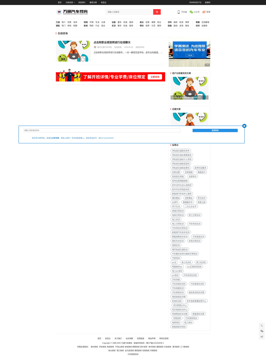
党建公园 (201, 202)
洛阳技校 (110, 347)
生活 (97, 22)
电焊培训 (176, 322)
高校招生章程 (178, 176)
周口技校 (120, 350)
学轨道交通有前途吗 (181, 163)
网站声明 (151, 338)
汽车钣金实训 (198, 236)
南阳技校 (138, 350)
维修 (175, 22)
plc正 (174, 262)
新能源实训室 (198, 314)
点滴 (103, 22)
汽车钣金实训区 (197, 284)
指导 (147, 26)
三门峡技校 (184, 347)
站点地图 (129, 338)
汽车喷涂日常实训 (180, 228)
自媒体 (204, 26)
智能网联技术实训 (180, 236)
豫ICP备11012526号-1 (155, 343)
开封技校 (102, 347)
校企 (159, 22)
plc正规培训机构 (194, 267)
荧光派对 (201, 198)
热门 (64, 26)
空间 (198, 26)
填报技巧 (201, 172)
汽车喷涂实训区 (190, 275)
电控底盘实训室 (179, 297)
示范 (153, 26)
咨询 (181, 26)
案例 (159, 26)
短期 (75, 26)
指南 (170, 26)
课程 (58, 26)
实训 (114, 26)
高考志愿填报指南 (180, 181)
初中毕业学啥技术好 (181, 189)
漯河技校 (176, 347)
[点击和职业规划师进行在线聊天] (73, 51)
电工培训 (188, 322)
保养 (187, 22)
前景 (147, 22)
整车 (120, 22)
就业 (103, 26)
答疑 (198, 22)
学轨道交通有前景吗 (181, 168)
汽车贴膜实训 (178, 288)
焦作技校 (152, 347)
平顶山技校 (119, 347)
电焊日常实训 (178, 215)
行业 (97, 26)
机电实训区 (177, 301)
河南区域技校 (82, 347)
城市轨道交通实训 (180, 249)
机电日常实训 (194, 241)
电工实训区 (186, 262)
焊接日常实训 (178, 211)
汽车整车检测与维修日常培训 (184, 254)
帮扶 (142, 26)
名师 (75, 22)
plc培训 (175, 275)
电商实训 (176, 245)
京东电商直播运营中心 (196, 301)
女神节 (175, 202)
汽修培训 (176, 258)
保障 (153, 22)
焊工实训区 (201, 262)
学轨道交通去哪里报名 (181, 155)
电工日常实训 (178, 224)
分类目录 (69, 2)
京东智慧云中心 (180, 305)
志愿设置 (176, 172)
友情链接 (140, 338)
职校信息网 (163, 338)
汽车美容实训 (178, 292)
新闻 (86, 26)
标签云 (103, 2)
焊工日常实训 (194, 215)
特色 (69, 26)
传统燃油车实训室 (180, 314)
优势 (69, 22)
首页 (60, 2)
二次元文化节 (190, 206)
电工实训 (176, 219)
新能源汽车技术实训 (181, 232)
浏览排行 (81, 2)
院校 (92, 26)
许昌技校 (167, 347)
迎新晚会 (189, 198)
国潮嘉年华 (188, 202)
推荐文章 (93, 2)
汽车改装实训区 (179, 284)
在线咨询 (118, 47)
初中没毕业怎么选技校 (181, 185)
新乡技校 (143, 347)
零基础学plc (177, 267)
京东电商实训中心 (180, 309)
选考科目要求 (200, 168)
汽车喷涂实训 (194, 224)
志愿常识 (192, 176)
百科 (170, 22)
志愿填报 (189, 172)
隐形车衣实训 (178, 241)
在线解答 (205, 22)
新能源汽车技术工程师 (181, 194)
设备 (114, 22)
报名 (187, 26)
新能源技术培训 (179, 327)
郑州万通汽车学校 (104, 47)
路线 (175, 26)
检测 (181, 22)
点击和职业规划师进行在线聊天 (112, 42)
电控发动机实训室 (196, 292)
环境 (92, 22)
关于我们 (118, 338)
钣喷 (131, 22)
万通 (58, 22)
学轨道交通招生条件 (181, 151)
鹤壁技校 (136, 347)
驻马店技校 (129, 350)
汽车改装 (176, 279)
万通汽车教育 (126, 343)
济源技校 (153, 350)
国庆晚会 (176, 198)
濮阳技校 (159, 347)
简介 (64, 22)
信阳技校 (145, 350)
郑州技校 (94, 347)
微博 (208, 12)
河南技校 (177, 318)
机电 (125, 22)
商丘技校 (112, 350)
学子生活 (176, 206)
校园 (86, 22)
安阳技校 (128, 347)
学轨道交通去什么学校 (181, 159)
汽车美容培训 (191, 318)
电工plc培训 (177, 271)
